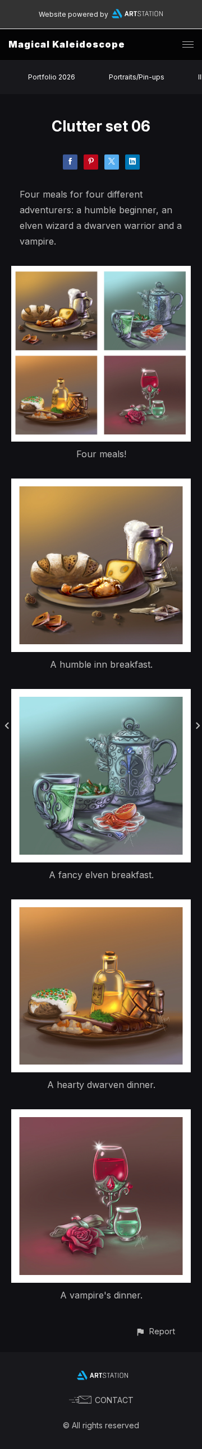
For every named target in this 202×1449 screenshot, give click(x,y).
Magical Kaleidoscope (66, 44)
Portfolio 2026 (51, 77)
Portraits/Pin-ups (136, 77)
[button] (155, 1331)
